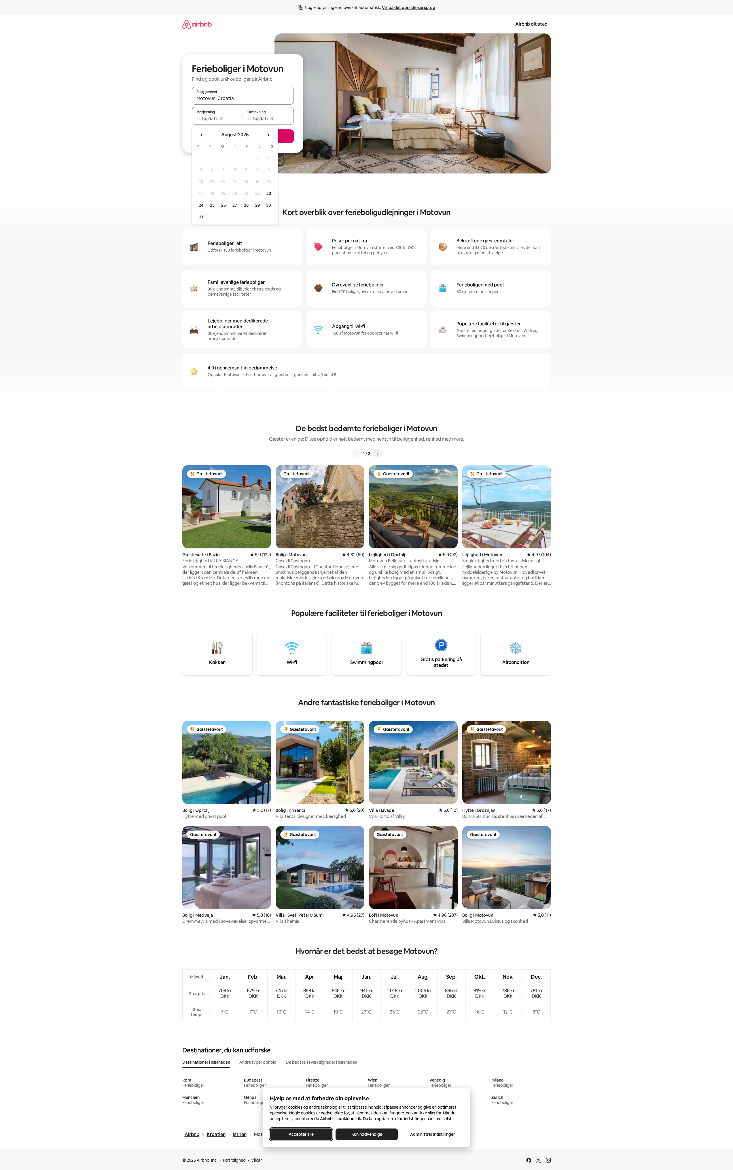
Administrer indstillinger (432, 1134)
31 (201, 217)
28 (246, 205)
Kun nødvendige (366, 1134)
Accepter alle (300, 1134)
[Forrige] (356, 453)
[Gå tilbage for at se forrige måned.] (202, 135)
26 (223, 205)
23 (268, 193)
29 (257, 205)
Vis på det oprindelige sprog (408, 7)
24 (201, 205)
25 (212, 205)
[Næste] (377, 453)
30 (268, 205)
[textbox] (217, 118)
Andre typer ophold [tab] (257, 1062)
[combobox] (242, 98)
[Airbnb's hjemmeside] (197, 24)
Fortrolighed (234, 1160)
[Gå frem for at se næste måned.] (268, 135)
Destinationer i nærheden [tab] (206, 1062)
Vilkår (256, 1160)
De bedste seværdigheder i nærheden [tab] (321, 1062)
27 (234, 205)
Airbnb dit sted (531, 24)
